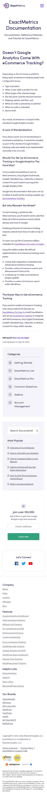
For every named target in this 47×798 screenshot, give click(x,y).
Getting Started (23, 362)
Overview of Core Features (22, 447)
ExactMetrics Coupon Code (15, 750)
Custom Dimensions (11, 637)
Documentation (10, 673)
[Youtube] (31, 564)
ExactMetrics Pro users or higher (29, 244)
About (5, 589)
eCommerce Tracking (22, 315)
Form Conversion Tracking (14, 642)
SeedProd (7, 709)
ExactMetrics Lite (24, 370)
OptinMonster (9, 699)
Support (6, 677)
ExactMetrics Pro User (13, 312)
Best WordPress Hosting (13, 686)
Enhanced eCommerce (13, 633)
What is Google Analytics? (21, 484)
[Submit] (37, 430)
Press (5, 593)
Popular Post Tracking (12, 659)
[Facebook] (17, 564)
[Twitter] (24, 564)
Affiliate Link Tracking (12, 624)
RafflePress (8, 723)
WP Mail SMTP (9, 720)
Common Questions (25, 386)
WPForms (7, 702)
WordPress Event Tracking (14, 663)
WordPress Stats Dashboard (15, 654)
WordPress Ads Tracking (13, 646)
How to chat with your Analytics (24, 453)
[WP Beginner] (19, 764)
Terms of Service (10, 748)
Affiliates (7, 601)
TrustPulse (7, 713)
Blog (5, 606)
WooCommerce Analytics (14, 620)
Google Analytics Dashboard (16, 616)
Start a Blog (8, 681)
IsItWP (5, 716)
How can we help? (21, 337)
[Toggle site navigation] (42, 5)
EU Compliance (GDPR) (13, 628)
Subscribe (24, 536)
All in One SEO (9, 706)
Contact (6, 597)
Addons (18, 394)
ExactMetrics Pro (24, 378)
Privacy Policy (27, 748)
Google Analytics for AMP (14, 650)
